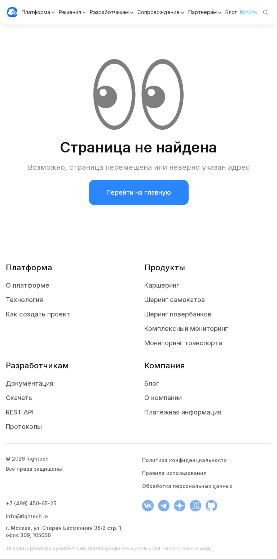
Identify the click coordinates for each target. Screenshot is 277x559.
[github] (211, 505)
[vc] (195, 505)
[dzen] (179, 505)
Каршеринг (161, 285)
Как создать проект (38, 314)
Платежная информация (182, 412)
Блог (151, 383)
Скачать (19, 397)
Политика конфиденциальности (184, 460)
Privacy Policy (136, 548)
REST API (20, 412)
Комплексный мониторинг (186, 328)
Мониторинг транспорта (183, 343)
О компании (163, 397)
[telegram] (164, 505)
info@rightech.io (27, 516)
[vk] (148, 505)
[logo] (12, 12)
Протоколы (24, 426)
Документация (29, 383)
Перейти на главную (138, 192)
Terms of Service (180, 548)
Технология (24, 299)
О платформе (27, 285)
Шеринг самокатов (174, 299)
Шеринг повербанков (177, 314)
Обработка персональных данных (187, 486)
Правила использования (174, 473)
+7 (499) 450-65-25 (31, 503)
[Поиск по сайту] (265, 12)
